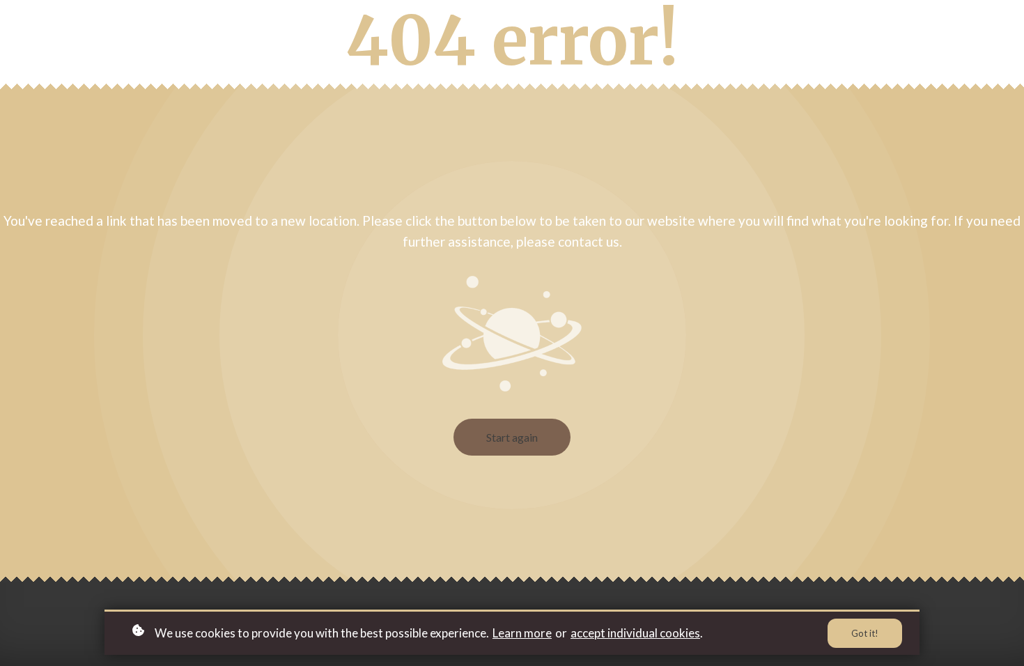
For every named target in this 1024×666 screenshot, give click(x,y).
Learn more (522, 633)
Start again (512, 437)
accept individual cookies (635, 633)
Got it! (864, 633)
